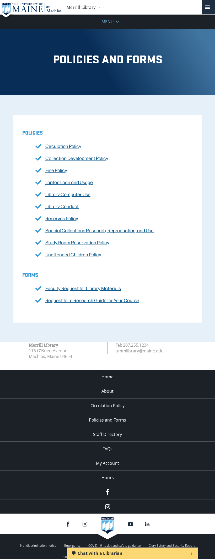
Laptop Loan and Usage (69, 182)
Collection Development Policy (76, 158)
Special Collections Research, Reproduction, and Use (99, 230)
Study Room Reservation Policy (77, 242)
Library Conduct (62, 206)
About (107, 391)
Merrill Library (81, 7)
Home (107, 377)
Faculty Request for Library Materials (83, 288)
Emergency (72, 545)
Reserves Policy (61, 218)
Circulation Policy (63, 146)
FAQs (107, 449)
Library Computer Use (67, 194)
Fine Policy (56, 170)
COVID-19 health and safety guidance (114, 545)
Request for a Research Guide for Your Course (92, 300)
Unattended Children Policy (73, 254)
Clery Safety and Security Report (172, 545)
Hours (107, 477)
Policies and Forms (107, 420)
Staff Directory (107, 434)
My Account (107, 463)
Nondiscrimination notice (38, 545)
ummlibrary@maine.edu (140, 351)
